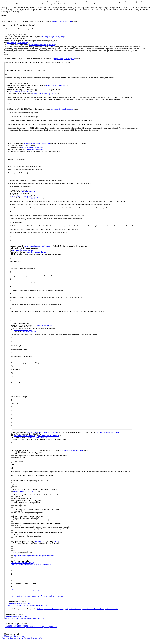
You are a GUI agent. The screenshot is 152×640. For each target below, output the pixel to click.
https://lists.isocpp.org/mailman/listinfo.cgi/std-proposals (33, 556)
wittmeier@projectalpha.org (34, 150)
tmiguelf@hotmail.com (28, 192)
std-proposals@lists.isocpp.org (61, 21)
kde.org (56, 541)
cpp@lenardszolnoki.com (38, 437)
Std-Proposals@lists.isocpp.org (24, 554)
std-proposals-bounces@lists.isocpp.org (36, 144)
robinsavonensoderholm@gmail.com (42, 45)
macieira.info (39, 541)
